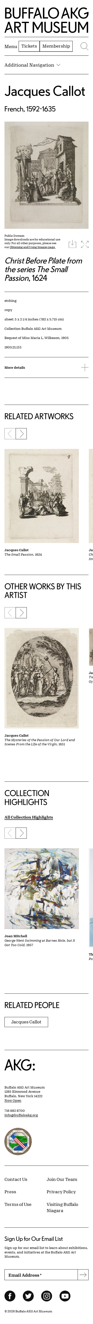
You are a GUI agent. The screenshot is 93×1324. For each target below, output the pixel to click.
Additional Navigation (29, 64)
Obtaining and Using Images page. (33, 247)
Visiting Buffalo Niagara (62, 1207)
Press (10, 1191)
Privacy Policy (61, 1191)
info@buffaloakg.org (21, 1115)
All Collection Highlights (28, 817)
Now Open (12, 1100)
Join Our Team (62, 1179)
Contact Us (15, 1179)
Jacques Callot (44, 90)
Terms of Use (17, 1204)
